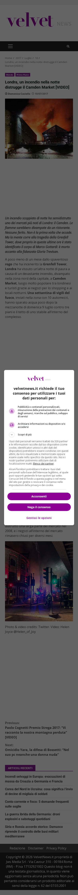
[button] (39, 434)
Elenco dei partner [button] (43, 463)
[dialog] (39, 447)
